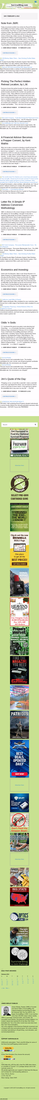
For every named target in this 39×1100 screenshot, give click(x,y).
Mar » (7, 988)
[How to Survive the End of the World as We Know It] (19, 517)
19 (2, 983)
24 (28, 983)
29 (17, 984)
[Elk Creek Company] (19, 488)
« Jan (3, 988)
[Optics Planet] (19, 916)
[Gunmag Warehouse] (19, 670)
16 (22, 981)
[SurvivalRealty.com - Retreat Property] (19, 443)
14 (12, 981)
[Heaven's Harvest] (19, 612)
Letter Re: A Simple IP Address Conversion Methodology (13, 204)
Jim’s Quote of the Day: (13, 379)
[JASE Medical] (19, 936)
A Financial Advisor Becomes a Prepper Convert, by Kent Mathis (16, 140)
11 (33, 979)
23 (22, 983)
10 (28, 979)
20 (7, 983)
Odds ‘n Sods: (8, 322)
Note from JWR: (9, 23)
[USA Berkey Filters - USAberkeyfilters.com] (19, 842)
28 (12, 984)
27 (7, 984)
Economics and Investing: (15, 269)
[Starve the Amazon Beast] (19, 822)
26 (2, 984)
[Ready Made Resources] (19, 641)
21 (12, 983)
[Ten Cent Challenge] (19, 956)
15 (17, 981)
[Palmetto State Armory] (19, 759)
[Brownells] (19, 549)
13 (7, 981)
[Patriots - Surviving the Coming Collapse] (19, 725)
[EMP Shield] (19, 802)
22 (17, 983)
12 (2, 981)
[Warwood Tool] (19, 877)
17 (28, 981)
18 (33, 981)
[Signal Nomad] (19, 582)
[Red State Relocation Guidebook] (19, 896)
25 (33, 983)
